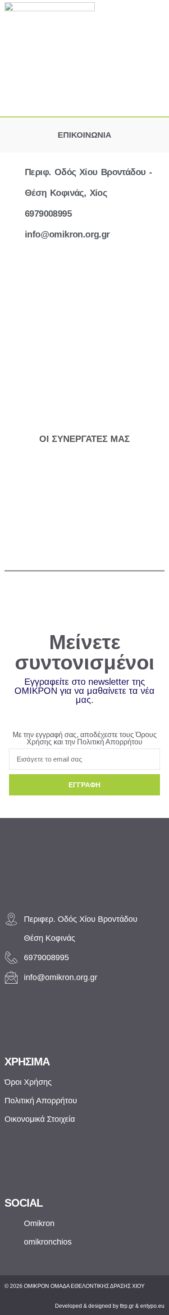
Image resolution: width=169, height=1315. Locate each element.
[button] (88, 102)
